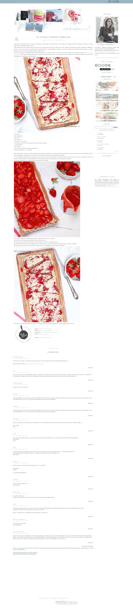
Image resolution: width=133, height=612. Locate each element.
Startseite (54, 598)
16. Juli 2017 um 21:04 (21, 533)
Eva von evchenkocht (19, 519)
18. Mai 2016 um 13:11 (20, 493)
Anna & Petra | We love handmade (49, 332)
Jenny (14, 434)
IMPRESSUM (108, 186)
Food (63, 40)
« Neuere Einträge (43, 598)
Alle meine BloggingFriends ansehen (107, 153)
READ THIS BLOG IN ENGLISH (111, 57)
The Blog (36, 2)
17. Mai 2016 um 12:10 (20, 420)
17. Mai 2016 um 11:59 (20, 395)
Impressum (89, 2)
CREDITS (103, 186)
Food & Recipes (48, 2)
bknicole (15, 394)
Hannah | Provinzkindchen (46, 330)
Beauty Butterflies (18, 532)
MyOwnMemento (18, 383)
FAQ (102, 57)
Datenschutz (101, 2)
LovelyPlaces (76, 2)
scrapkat (15, 479)
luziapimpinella (100, 147)
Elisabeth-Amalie (18, 357)
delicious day (49, 40)
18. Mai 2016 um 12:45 (20, 481)
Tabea (14, 447)
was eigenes (100, 133)
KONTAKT (98, 186)
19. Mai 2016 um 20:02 (20, 521)
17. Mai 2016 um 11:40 (20, 372)
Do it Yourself (63, 2)
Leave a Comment (54, 348)
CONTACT (98, 57)
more (115, 44)
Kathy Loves (16, 492)
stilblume (16, 418)
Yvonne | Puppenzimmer (45, 337)
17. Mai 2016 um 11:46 (20, 384)
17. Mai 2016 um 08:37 (20, 358)
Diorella (15, 461)
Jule (14, 370)
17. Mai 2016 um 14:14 (20, 435)
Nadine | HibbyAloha (43, 334)
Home (17, 2)
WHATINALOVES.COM (72, 601)
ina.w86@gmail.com (110, 185)
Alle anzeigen (117, 151)
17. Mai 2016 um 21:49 (20, 463)
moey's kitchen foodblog (103, 144)
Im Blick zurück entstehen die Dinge (34, 363)
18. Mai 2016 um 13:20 (20, 505)
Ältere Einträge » (63, 598)
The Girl (26, 2)
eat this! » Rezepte (101, 136)
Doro (14, 504)
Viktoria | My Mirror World (45, 328)
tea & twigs (99, 140)
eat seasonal (57, 40)
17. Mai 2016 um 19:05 (20, 449)
